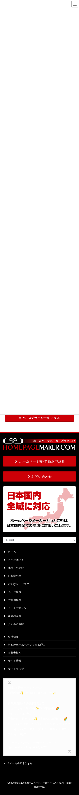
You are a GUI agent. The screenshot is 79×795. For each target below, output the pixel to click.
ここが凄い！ (14, 559)
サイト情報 (13, 660)
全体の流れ (13, 616)
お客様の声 (13, 575)
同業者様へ (13, 652)
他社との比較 (14, 567)
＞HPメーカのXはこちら (17, 763)
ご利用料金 (13, 600)
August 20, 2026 (36, 747)
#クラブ (35, 729)
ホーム (10, 551)
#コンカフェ (53, 724)
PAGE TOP (73, 767)
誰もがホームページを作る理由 (25, 644)
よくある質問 (14, 624)
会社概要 (12, 636)
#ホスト (55, 729)
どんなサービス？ (17, 584)
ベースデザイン (16, 608)
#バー (45, 729)
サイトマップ (14, 668)
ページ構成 (13, 592)
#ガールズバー (34, 724)
